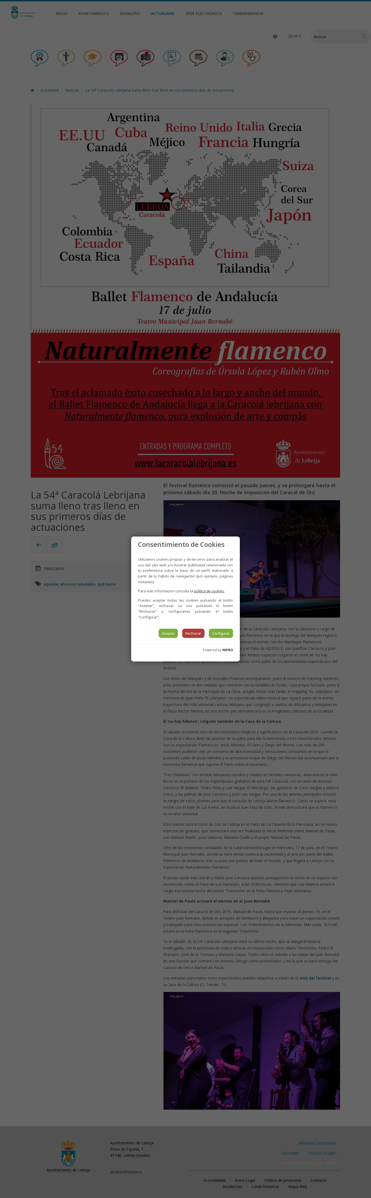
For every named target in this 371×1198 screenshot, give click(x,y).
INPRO (227, 650)
